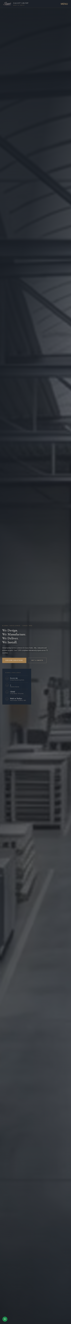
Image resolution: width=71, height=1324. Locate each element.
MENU (64, 3)
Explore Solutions (14, 660)
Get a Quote (37, 660)
